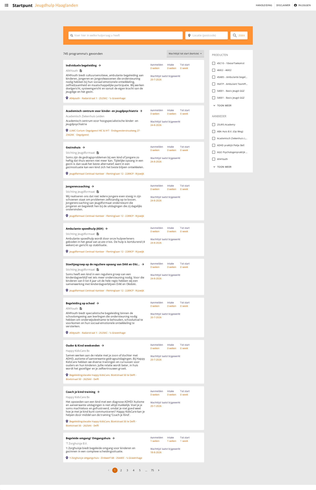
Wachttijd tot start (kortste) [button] (184, 53)
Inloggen (304, 5)
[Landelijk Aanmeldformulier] (81, 70)
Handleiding (264, 5)
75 (152, 470)
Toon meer (224, 105)
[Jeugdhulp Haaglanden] (45, 5)
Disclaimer (283, 5)
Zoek (242, 35)
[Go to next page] (158, 470)
